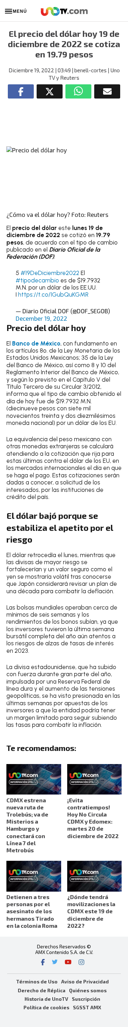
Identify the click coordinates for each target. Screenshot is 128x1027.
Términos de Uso (37, 981)
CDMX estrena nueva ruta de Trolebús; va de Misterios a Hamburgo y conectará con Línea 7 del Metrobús (27, 825)
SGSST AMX (87, 1007)
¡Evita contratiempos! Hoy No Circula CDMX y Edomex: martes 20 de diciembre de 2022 (93, 818)
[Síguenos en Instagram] (81, 962)
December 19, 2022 (41, 318)
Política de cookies (46, 1007)
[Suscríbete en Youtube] (68, 962)
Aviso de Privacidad (85, 981)
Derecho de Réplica (41, 990)
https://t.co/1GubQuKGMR (53, 294)
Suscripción (86, 999)
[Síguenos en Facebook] (42, 962)
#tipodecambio (37, 280)
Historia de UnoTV (46, 999)
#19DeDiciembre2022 (50, 272)
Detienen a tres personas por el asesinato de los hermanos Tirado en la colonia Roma (31, 911)
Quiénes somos (88, 990)
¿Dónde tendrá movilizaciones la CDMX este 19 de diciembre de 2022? (91, 911)
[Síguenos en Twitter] (54, 962)
